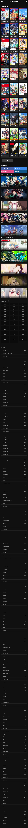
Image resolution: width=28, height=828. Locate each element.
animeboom (5, 393)
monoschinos (6, 670)
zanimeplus (5, 809)
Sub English (5, 754)
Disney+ (4, 563)
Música (4, 676)
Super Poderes (6, 757)
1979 (14, 342)
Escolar (4, 586)
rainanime (5, 708)
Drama (4, 572)
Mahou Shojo (5, 661)
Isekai (4, 627)
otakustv (4, 687)
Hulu (4, 618)
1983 (14, 339)
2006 (23, 319)
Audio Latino (5, 491)
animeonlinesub (6, 462)
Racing (4, 705)
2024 (23, 304)
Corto (4, 535)
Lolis (4, 656)
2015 (23, 311)
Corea (4, 532)
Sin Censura (5, 742)
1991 (23, 331)
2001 (14, 324)
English (4, 584)
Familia (4, 592)
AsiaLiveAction (6, 486)
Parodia (4, 690)
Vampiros (5, 780)
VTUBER (4, 794)
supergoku (5, 760)
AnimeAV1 (5, 387)
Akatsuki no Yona (23, 110)
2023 (5, 306)
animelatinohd (6, 439)
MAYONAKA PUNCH (14, 110)
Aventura (5, 497)
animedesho (5, 402)
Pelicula (4, 693)
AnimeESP (5, 408)
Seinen (4, 725)
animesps (5, 471)
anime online (5, 370)
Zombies (5, 817)
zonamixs (5, 820)
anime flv (5, 359)
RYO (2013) (14, 155)
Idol (3, 621)
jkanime (4, 641)
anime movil (5, 367)
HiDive (4, 615)
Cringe (4, 540)
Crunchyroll (5, 549)
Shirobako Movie (5, 155)
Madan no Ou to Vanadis (16, 125)
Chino (4, 517)
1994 (23, 329)
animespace (5, 468)
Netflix (4, 682)
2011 (5, 316)
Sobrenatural (5, 748)
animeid (4, 434)
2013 (14, 314)
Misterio (4, 667)
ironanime (5, 624)
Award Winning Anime (7, 500)
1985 (23, 337)
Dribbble (5, 171)
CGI (3, 514)
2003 (23, 321)
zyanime (4, 823)
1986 (14, 337)
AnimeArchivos (6, 385)
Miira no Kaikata (14, 140)
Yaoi (4, 800)
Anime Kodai (5, 364)
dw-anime (5, 575)
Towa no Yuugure (23, 66)
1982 (23, 339)
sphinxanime (5, 751)
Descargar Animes (7, 558)
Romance (5, 719)
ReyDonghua (5, 713)
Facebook (5, 168)
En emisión (5, 581)
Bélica (4, 503)
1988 (23, 334)
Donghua (5, 569)
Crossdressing (6, 546)
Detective (5, 561)
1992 (14, 331)
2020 (5, 309)
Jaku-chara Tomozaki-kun (7, 140)
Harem (4, 610)
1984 (5, 339)
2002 (5, 324)
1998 (14, 326)
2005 (5, 321)
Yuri (3, 806)
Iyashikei (5, 636)
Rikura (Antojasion (7, 716)
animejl (4, 437)
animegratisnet (6, 431)
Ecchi (4, 578)
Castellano (5, 509)
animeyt (4, 480)
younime (4, 803)
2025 (14, 304)
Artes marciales (6, 483)
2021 (23, 306)
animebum (5, 396)
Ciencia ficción (6, 520)
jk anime (4, 638)
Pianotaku (5, 699)
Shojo (4, 734)
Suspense (5, 762)
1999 (5, 326)
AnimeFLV (5, 422)
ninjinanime (5, 685)
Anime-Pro (5, 379)
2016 (14, 311)
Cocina (4, 526)
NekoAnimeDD (6, 679)
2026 (5, 304)
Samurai (4, 722)
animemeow (5, 445)
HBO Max (5, 612)
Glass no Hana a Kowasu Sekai (8, 21)
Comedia (5, 529)
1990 (5, 334)
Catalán (4, 511)
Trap (4, 771)
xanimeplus (5, 797)
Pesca (4, 696)
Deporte (4, 555)
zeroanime (5, 814)
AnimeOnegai (6, 460)
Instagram (18, 171)
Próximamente (6, 702)
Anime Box (5, 356)
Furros (4, 604)
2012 (23, 314)
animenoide (5, 454)
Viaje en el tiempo (6, 788)
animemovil (5, 448)
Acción (4, 350)
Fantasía (4, 598)
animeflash (5, 413)
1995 (14, 329)
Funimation (5, 601)
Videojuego (5, 791)
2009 (23, 316)
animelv (4, 442)
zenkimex (5, 811)
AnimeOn (5, 457)
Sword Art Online (14, 66)
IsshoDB (4, 630)
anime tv (4, 373)
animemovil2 (5, 451)
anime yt (4, 376)
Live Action (5, 653)
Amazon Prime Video (7, 353)
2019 (14, 309)
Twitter (18, 168)
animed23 (5, 399)
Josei (4, 644)
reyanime (5, 710)
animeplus (5, 465)
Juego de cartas (6, 647)
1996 (5, 329)
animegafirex (5, 425)
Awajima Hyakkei (14, 51)
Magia (4, 659)
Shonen (4, 736)
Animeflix (5, 419)
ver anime (5, 783)
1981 (5, 342)
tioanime (4, 768)
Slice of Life (5, 745)
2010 (14, 316)
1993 (5, 331)
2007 (14, 319)
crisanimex (5, 543)
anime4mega (5, 382)
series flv (5, 728)
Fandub (4, 595)
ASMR (4, 488)
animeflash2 (5, 416)
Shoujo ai (5, 739)
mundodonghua (6, 673)
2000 (23, 324)
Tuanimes (5, 774)
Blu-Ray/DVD (5, 506)
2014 (5, 314)
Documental (5, 566)
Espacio (4, 589)
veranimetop (5, 785)
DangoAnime (5, 552)
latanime (4, 650)
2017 (5, 311)
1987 (5, 337)
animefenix (5, 411)
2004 (14, 321)
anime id (4, 362)
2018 (23, 309)
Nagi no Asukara (23, 140)
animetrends (5, 474)
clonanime (5, 523)
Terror (4, 765)
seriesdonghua (6, 731)
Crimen (4, 537)
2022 (14, 306)
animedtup (5, 405)
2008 (5, 319)
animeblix (5, 390)
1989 (14, 334)
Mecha (4, 664)
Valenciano (5, 777)
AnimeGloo (5, 428)
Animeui (4, 477)
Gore (4, 607)
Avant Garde (5, 494)
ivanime (4, 633)
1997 (23, 326)
